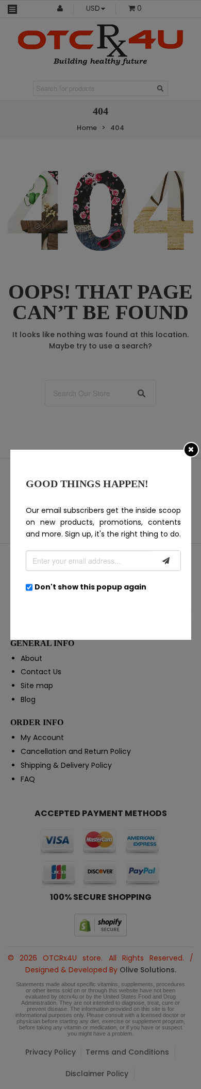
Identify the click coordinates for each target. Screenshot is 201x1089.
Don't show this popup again (90, 587)
